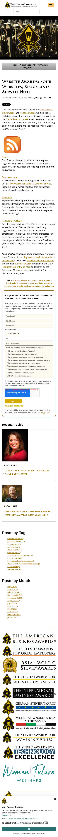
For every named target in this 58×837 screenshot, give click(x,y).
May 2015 (12, 586)
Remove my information (14, 406)
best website (13, 566)
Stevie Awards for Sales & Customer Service (29, 183)
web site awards (15, 569)
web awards (14, 552)
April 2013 (12, 612)
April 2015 (12, 589)
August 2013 (13, 600)
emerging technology (45, 286)
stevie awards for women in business (23, 564)
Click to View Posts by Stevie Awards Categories (31, 66)
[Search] (41, 11)
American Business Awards (40, 260)
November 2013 (14, 595)
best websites (14, 558)
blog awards (8, 112)
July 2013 (12, 603)
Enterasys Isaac (10, 177)
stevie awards (29, 286)
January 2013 (13, 617)
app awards (46, 109)
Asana (5, 157)
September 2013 (15, 598)
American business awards (17, 283)
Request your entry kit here (16, 266)
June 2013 (12, 606)
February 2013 (14, 614)
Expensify (7, 197)
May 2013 (12, 609)
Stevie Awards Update (17, 119)
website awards (27, 112)
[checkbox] (29, 363)
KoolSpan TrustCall (12, 220)
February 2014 (14, 592)
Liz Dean (16, 98)
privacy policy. (44, 413)
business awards (23, 263)
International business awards (20, 561)
